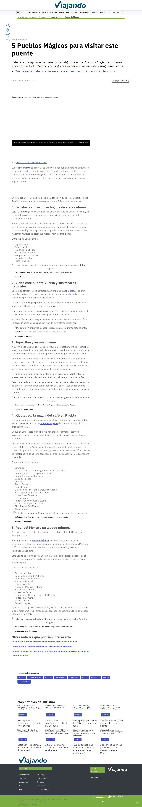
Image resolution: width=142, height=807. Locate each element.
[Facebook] (8, 25)
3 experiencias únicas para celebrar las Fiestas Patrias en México (111, 748)
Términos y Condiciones (28, 805)
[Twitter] (8, 30)
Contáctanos (98, 797)
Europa (42, 17)
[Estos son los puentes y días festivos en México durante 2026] (29, 736)
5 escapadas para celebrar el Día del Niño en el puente (29, 723)
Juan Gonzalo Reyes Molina (31, 162)
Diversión (23, 715)
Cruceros (94, 12)
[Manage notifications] (137, 802)
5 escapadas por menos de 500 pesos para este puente (85, 723)
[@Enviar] (8, 39)
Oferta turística (34, 12)
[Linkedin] (8, 35)
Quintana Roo (24, 682)
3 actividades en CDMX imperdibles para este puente (111, 723)
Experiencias (84, 12)
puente (26, 167)
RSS (103, 801)
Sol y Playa (74, 12)
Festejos (105, 739)
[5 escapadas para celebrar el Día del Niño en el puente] (29, 711)
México (61, 12)
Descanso (22, 739)
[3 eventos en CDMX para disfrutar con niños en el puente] (57, 736)
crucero (33, 17)
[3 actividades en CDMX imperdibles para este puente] (112, 711)
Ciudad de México (71, 17)
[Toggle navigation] (22, 12)
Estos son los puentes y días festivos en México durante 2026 (29, 747)
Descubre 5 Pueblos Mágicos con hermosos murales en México (44, 641)
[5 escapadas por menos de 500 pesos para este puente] (85, 711)
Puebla (84, 677)
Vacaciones (53, 12)
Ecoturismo (74, 677)
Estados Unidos (54, 17)
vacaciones (22, 17)
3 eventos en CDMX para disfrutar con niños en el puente (57, 747)
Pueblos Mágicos (49, 423)
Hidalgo (106, 677)
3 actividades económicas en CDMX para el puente (56, 723)
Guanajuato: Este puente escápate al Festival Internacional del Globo (65, 71)
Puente (21, 677)
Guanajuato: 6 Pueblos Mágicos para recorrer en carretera (42, 646)
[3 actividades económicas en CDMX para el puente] (57, 711)
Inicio (14, 40)
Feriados (48, 677)
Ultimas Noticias (43, 789)
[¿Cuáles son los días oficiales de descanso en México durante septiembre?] (85, 736)
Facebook (94, 777)
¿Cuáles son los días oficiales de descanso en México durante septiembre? (83, 748)
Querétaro (95, 677)
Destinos (45, 12)
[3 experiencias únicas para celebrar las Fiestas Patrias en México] (112, 736)
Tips (67, 12)
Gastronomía (60, 677)
